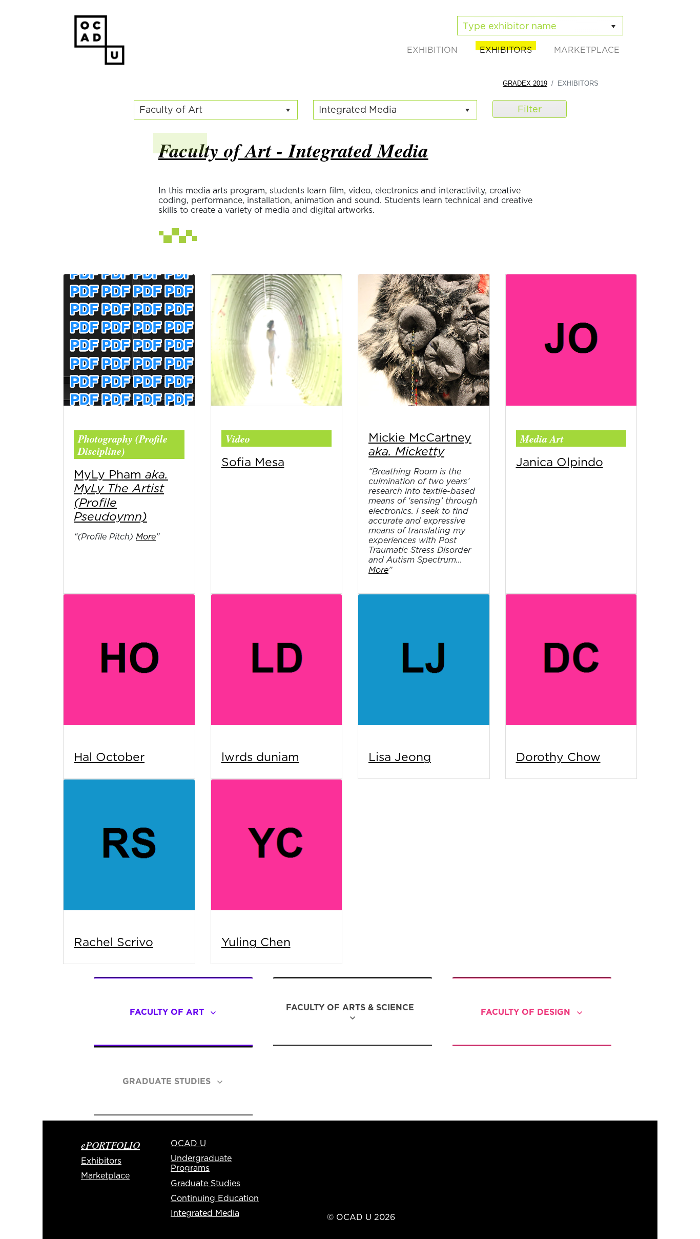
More (146, 536)
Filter (530, 109)
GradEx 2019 (525, 83)
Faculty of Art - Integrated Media (293, 150)
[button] (288, 110)
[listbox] (540, 25)
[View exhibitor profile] (129, 339)
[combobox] (206, 110)
